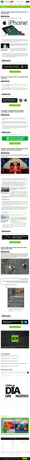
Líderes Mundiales (3, 448)
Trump (26, 134)
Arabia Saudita (4, 318)
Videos (2, 445)
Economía (17, 134)
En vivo (12, 1)
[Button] (15, 2)
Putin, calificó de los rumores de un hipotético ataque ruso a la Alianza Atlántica (18, 222)
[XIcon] (20, 1)
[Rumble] (18, 1)
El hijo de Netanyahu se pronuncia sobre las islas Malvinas (9, 360)
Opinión (16, 4)
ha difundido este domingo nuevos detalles (16, 84)
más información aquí (18, 458)
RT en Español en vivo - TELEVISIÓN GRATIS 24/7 (9, 347)
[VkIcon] (17, 1)
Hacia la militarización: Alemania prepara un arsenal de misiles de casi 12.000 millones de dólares (18, 215)
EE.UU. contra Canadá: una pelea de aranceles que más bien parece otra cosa (15, 434)
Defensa (3, 233)
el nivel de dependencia (23, 206)
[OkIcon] (24, 1)
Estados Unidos (22, 134)
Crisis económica (12, 134)
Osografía (4, 416)
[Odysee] (12, 454)
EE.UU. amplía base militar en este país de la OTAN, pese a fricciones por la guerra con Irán (5, 221)
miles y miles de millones (21, 202)
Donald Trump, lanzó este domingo (15, 117)
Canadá (3, 134)
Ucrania (13, 96)
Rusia (9, 96)
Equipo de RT (26, 4)
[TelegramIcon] (21, 1)
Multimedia (20, 4)
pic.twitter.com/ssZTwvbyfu (23, 282)
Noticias (3, 4)
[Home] (2, 2)
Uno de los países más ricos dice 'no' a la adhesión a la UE (5, 193)
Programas (10, 4)
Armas (3, 96)
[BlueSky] (22, 1)
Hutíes (8, 318)
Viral (6, 4)
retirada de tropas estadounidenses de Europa (17, 211)
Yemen (17, 318)
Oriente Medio (12, 318)
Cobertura (12, 446)
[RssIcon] (19, 454)
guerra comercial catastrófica (14, 128)
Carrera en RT (13, 447)
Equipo (12, 445)
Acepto (5, 374)
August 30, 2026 (14, 284)
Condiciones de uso (13, 448)
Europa (16, 233)
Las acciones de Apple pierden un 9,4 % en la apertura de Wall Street (4, 50)
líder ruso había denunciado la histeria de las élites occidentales (15, 225)
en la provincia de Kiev (14, 88)
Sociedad (23, 233)
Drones (6, 96)
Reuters (11, 53)
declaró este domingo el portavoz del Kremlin (16, 180)
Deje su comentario (15, 71)
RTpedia (2, 447)
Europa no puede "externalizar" (18, 193)
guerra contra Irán (5, 210)
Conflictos (7, 134)
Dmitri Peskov (25, 180)
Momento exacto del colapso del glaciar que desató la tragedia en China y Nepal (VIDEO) (14, 363)
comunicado (8, 41)
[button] (15, 338)
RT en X (15, 438)
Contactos (12, 444)
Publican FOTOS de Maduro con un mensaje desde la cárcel (9, 355)
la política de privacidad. (6, 374)
